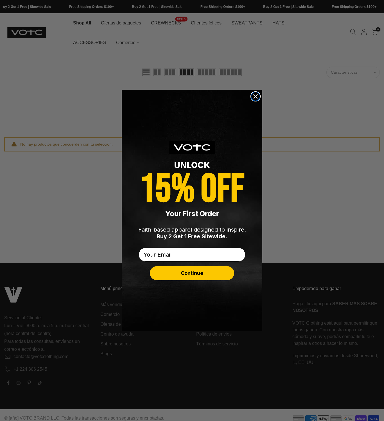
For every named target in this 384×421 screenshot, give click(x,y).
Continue (192, 273)
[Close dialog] (255, 96)
